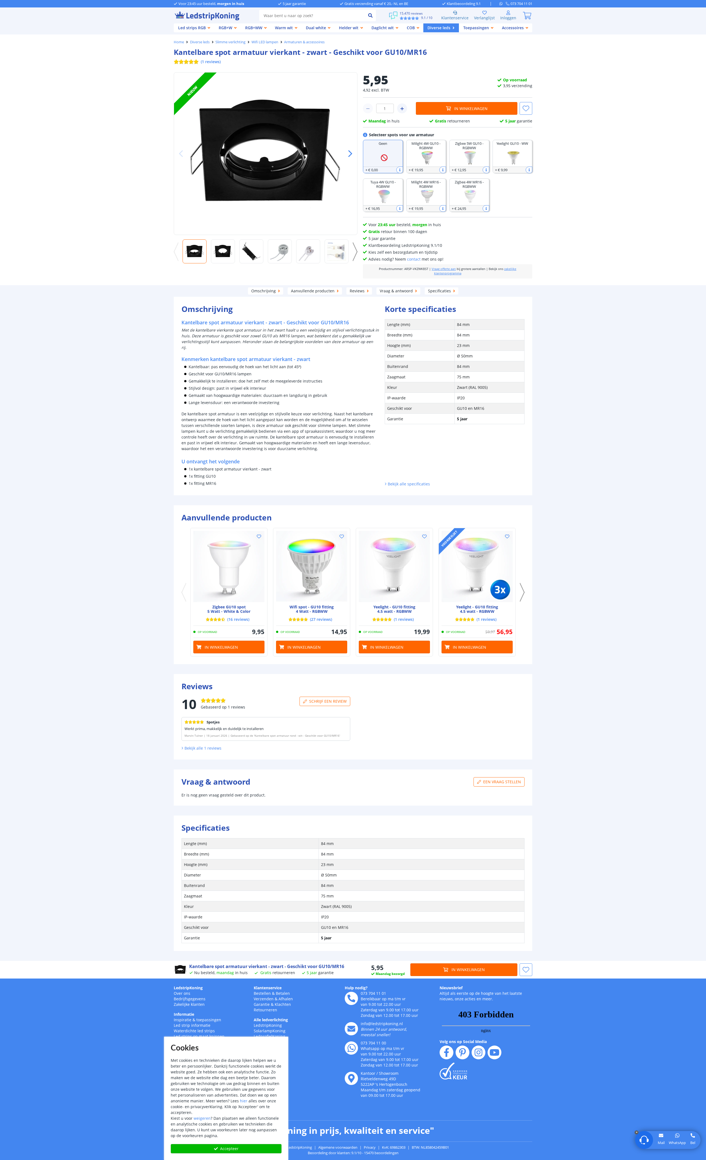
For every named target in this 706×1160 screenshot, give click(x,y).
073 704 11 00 (373, 1043)
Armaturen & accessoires (304, 41)
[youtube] (494, 1052)
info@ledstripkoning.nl (382, 1023)
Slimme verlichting (230, 41)
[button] (348, 154)
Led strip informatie (192, 1025)
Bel (692, 1142)
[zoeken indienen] (370, 15)
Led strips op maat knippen (199, 1036)
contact (414, 259)
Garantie (262, 1004)
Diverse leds (200, 41)
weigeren (202, 1118)
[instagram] (478, 1052)
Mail (661, 1142)
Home (179, 41)
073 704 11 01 (373, 993)
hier (243, 1100)
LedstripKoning (188, 987)
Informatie (184, 1014)
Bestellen (262, 993)
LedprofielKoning (269, 1036)
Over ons (182, 993)
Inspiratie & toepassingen (197, 1019)
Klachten (283, 1004)
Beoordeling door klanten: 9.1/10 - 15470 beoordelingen (353, 1152)
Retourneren (265, 1009)
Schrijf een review (328, 701)
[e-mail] (351, 1028)
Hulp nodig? (356, 987)
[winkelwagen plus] (402, 108)
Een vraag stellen (502, 781)
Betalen (283, 993)
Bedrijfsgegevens (189, 998)
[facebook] (446, 1052)
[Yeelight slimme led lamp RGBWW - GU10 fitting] (394, 566)
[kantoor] (351, 1078)
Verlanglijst (484, 17)
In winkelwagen (471, 108)
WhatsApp (677, 1142)
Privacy (370, 1147)
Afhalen (286, 998)
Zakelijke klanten (189, 1004)
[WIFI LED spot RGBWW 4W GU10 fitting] (311, 566)
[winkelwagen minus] (368, 108)
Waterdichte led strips (194, 1030)
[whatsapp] (502, 3)
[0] (527, 15)
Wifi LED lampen (265, 41)
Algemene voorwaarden (337, 1147)
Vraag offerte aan (444, 269)
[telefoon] (351, 998)
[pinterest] (462, 1052)
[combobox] (312, 15)
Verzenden (264, 998)
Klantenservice (455, 17)
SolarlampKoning (269, 1030)
